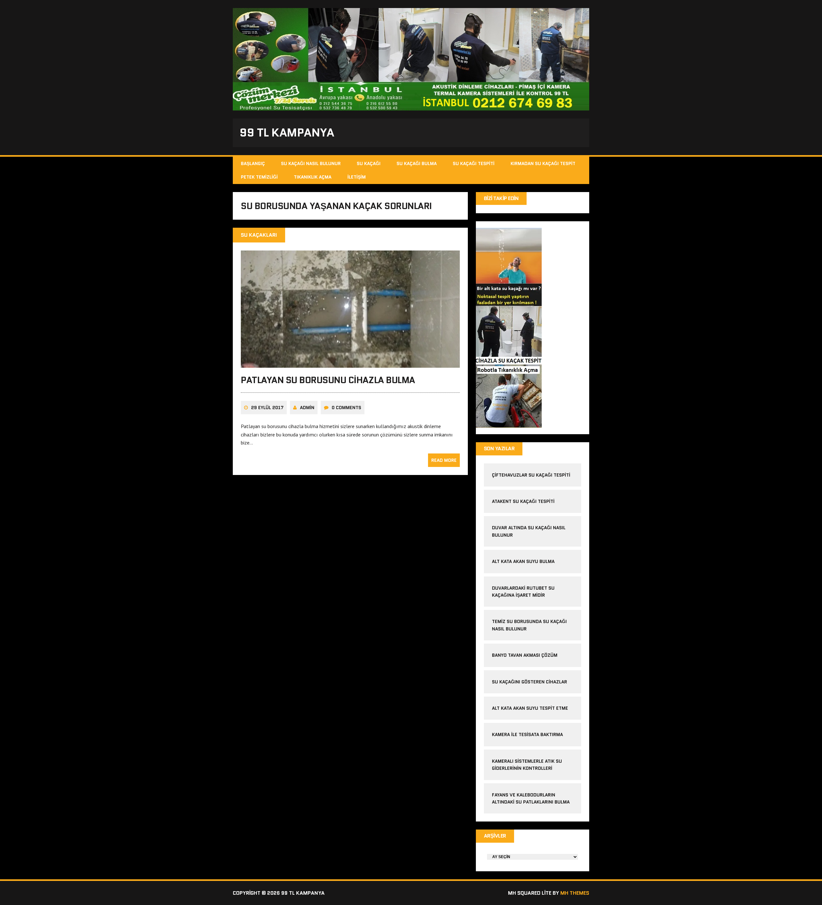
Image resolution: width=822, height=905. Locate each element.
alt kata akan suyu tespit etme (530, 708)
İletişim (356, 177)
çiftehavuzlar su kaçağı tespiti (531, 475)
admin (307, 407)
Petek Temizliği (259, 177)
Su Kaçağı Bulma (417, 163)
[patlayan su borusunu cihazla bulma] (350, 363)
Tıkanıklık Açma (312, 177)
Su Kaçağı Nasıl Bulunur (311, 163)
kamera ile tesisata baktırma (527, 734)
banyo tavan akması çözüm (524, 655)
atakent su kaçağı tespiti (523, 501)
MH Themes (574, 893)
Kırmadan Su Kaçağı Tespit (543, 163)
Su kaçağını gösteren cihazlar (529, 682)
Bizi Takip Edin (501, 198)
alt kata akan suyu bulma (524, 561)
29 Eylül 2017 (267, 407)
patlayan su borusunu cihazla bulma (328, 379)
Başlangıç (253, 163)
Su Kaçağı (368, 163)
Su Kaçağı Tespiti (473, 163)
